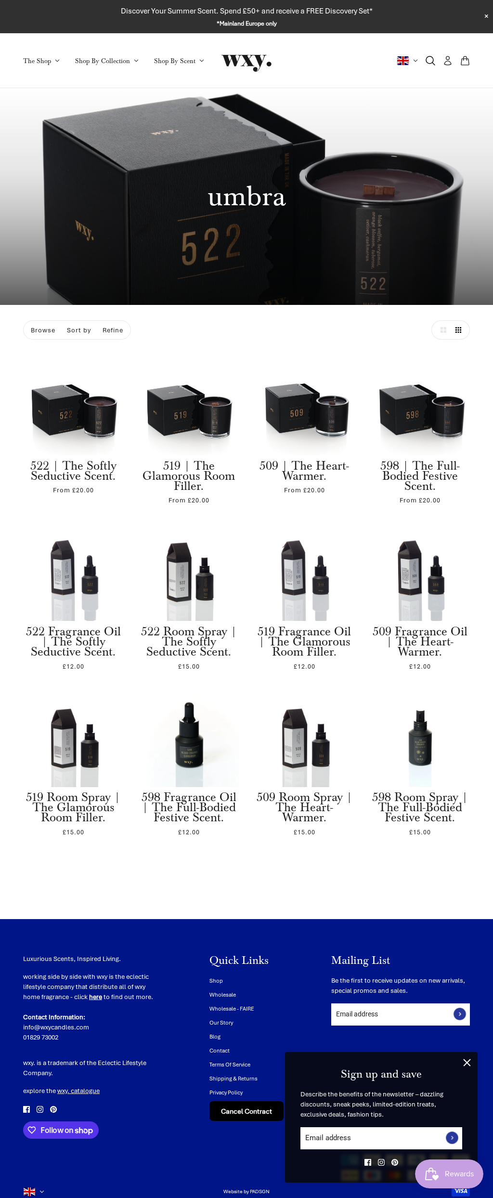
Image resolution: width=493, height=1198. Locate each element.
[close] (467, 1062)
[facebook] (368, 1162)
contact (219, 1050)
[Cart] (465, 61)
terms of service (229, 1064)
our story (221, 1022)
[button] (441, 330)
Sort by (79, 330)
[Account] (448, 61)
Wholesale (222, 994)
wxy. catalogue (78, 1090)
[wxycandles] (246, 61)
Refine (113, 330)
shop (216, 980)
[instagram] (381, 1162)
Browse (43, 330)
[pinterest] (395, 1162)
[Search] (430, 61)
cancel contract (246, 1111)
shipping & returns (233, 1078)
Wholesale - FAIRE (231, 1008)
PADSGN (260, 1191)
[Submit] (452, 1138)
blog (215, 1036)
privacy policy (226, 1092)
